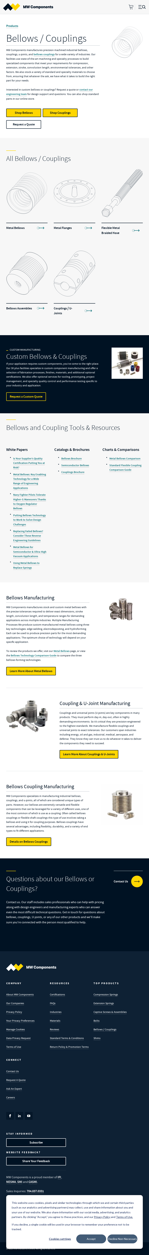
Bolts (97, 1020)
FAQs (52, 1003)
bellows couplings (44, 54)
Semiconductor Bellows (75, 465)
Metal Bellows (62, 651)
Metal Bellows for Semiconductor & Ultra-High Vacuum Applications (29, 551)
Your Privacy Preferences (20, 1020)
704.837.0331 (35, 1191)
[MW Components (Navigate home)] (31, 967)
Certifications (57, 994)
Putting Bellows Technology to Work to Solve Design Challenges (29, 520)
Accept (91, 1238)
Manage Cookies (15, 1029)
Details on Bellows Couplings (29, 842)
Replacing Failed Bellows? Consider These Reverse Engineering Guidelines (28, 535)
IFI (59, 1177)
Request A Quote (16, 1080)
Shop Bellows (24, 113)
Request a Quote (24, 124)
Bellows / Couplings (105, 1029)
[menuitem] (28, 7)
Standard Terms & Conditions (67, 1038)
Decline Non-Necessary (122, 1238)
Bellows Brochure (71, 458)
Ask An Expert (14, 1088)
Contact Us (12, 1071)
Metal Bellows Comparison (124, 458)
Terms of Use (13, 1047)
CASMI (33, 1182)
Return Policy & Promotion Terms (69, 1047)
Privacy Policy (14, 1012)
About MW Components (20, 994)
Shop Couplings (60, 113)
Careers (10, 1097)
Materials (55, 1020)
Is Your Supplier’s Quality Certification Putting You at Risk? (29, 463)
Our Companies (15, 1003)
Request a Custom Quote (26, 396)
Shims (97, 1038)
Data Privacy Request (18, 1038)
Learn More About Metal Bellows (31, 671)
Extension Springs (104, 1003)
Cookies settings (60, 1238)
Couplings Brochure (72, 472)
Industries (56, 1012)
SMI (19, 1182)
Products (12, 26)
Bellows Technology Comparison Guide (33, 655)
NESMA (11, 1182)
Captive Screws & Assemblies (110, 1012)
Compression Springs (106, 994)
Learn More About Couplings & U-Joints (89, 754)
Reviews (54, 1029)
